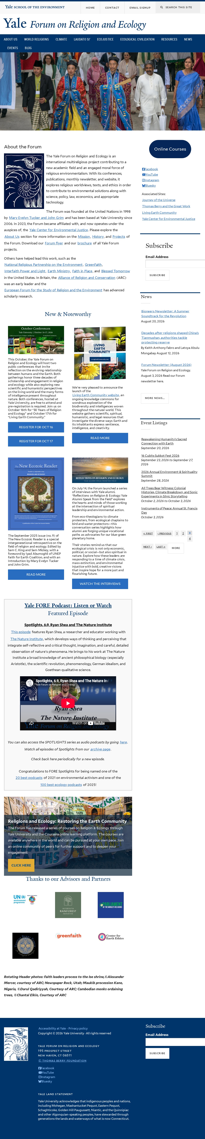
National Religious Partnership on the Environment (43, 265)
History (98, 237)
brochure (84, 243)
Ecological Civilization (137, 39)
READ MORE (100, 438)
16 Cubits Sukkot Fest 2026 (160, 456)
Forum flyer (54, 243)
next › (147, 546)
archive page (100, 749)
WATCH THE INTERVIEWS (100, 584)
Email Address (157, 257)
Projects (119, 237)
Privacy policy (78, 1028)
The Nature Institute (26, 639)
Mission (84, 237)
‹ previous (164, 533)
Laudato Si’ (82, 39)
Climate (61, 39)
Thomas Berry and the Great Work (166, 206)
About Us (10, 39)
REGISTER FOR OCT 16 (36, 427)
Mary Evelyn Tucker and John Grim (36, 218)
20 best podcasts (29, 778)
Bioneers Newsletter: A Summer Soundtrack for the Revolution (165, 313)
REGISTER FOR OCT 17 (36, 441)
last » (161, 546)
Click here (21, 865)
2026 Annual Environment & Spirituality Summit (169, 474)
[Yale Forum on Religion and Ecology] (77, 23)
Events (12, 48)
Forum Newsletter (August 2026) (166, 365)
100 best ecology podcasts (61, 785)
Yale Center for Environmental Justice (58, 230)
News (188, 39)
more (176, 548)
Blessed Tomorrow (115, 271)
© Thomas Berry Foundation (62, 1060)
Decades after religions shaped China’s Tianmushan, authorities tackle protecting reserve (170, 337)
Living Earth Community (159, 213)
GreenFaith (93, 265)
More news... (155, 398)
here (123, 742)
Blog (28, 48)
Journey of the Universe (158, 200)
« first (148, 533)
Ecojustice (105, 39)
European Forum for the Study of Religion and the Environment (53, 290)
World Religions (36, 39)
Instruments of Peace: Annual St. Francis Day (169, 510)
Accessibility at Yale (52, 1028)
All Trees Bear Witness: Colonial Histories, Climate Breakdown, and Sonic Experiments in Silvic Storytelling (169, 492)
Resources (169, 39)
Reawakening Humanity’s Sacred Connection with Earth (164, 441)
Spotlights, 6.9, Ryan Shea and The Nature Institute (68, 625)
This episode (21, 632)
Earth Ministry (59, 271)
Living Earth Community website (95, 395)
